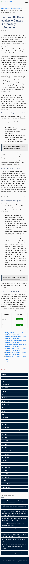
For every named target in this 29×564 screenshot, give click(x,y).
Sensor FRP (5, 441)
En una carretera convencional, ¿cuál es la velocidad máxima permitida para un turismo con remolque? (14, 513)
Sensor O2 (5, 460)
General (4, 391)
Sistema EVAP (6, 484)
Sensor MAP (5, 457)
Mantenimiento (6, 398)
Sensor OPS (5, 464)
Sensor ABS (5, 417)
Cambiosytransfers (7, 8)
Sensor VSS (5, 477)
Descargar (19, 319)
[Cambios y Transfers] (8, 2)
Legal (3, 394)
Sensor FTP (5, 444)
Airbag (4, 374)
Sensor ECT (5, 434)
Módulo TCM (6, 408)
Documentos (5, 384)
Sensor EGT (5, 437)
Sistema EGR (5, 480)
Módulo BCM (6, 401)
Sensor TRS (5, 474)
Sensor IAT (5, 447)
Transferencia (6, 487)
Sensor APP (5, 421)
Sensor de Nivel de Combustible (11, 431)
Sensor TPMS (6, 467)
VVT (3, 490)
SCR (3, 414)
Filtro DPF (5, 388)
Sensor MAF (5, 454)
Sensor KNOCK (6, 451)
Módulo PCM (18, 8)
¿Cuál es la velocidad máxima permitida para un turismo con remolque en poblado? (14, 546)
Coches (4, 381)
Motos (3, 411)
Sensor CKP (5, 424)
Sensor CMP (5, 427)
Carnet (4, 378)
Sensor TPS (5, 470)
